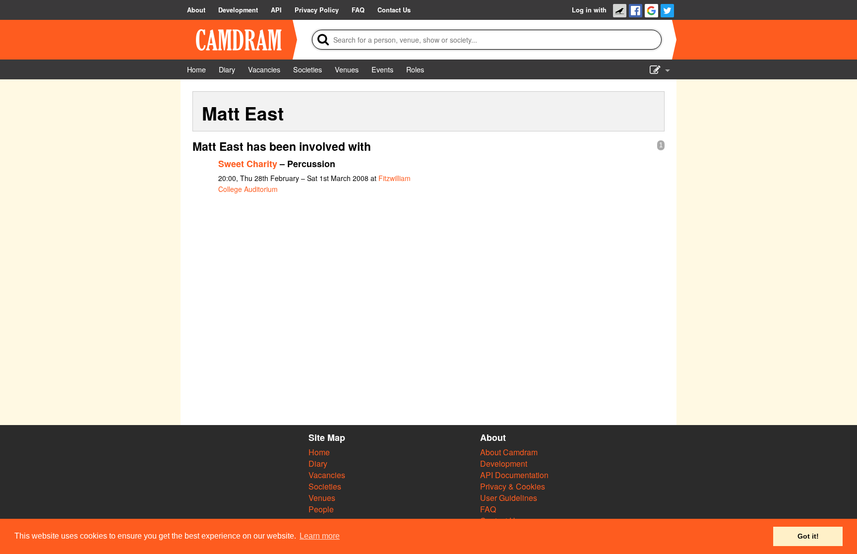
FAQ (488, 509)
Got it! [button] (808, 536)
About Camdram (509, 452)
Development (503, 463)
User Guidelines (508, 497)
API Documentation (514, 475)
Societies (324, 486)
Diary (317, 463)
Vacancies (326, 475)
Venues (321, 497)
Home (319, 452)
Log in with (589, 9)
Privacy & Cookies (512, 486)
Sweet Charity (247, 163)
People (321, 509)
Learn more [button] (320, 536)
